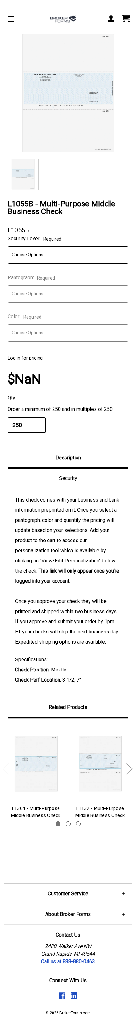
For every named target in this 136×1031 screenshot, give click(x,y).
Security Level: (34, 239)
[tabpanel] (36, 773)
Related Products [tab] (68, 707)
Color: (24, 317)
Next (129, 768)
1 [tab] (58, 823)
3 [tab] (78, 823)
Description (68, 458)
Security (68, 478)
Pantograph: (31, 278)
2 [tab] (68, 823)
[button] (68, 893)
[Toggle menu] (16, 19)
